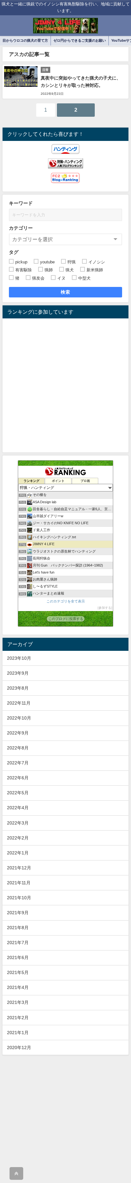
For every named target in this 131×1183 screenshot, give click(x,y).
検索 (66, 292)
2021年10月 (19, 897)
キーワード (21, 203)
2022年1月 (18, 853)
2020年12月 (19, 1047)
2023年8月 (18, 688)
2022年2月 (18, 838)
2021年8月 (18, 927)
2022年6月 (18, 778)
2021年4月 (18, 987)
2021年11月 (19, 882)
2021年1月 (18, 1032)
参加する (105, 607)
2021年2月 (18, 1017)
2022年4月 (18, 807)
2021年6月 (18, 957)
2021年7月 (18, 942)
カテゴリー (21, 228)
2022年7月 (18, 763)
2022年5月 (18, 792)
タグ (13, 252)
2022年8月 (18, 748)
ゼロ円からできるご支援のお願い (79, 40)
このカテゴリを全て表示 (65, 601)
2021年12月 (19, 868)
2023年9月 (18, 673)
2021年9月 (18, 912)
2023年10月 (19, 658)
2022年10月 (19, 718)
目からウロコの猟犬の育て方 (25, 40)
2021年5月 (18, 972)
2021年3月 (18, 1002)
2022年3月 (18, 823)
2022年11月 (19, 703)
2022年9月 (18, 733)
